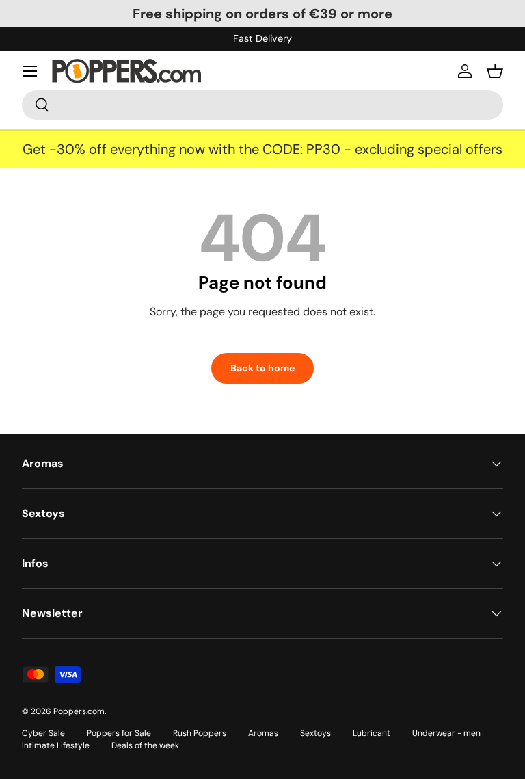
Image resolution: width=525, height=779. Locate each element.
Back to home (262, 368)
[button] (495, 71)
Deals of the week (145, 745)
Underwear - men (446, 733)
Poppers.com (79, 711)
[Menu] (30, 71)
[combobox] (262, 105)
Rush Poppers (199, 733)
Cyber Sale (43, 733)
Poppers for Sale (119, 733)
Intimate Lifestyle (56, 745)
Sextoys (315, 733)
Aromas (263, 733)
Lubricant (371, 733)
